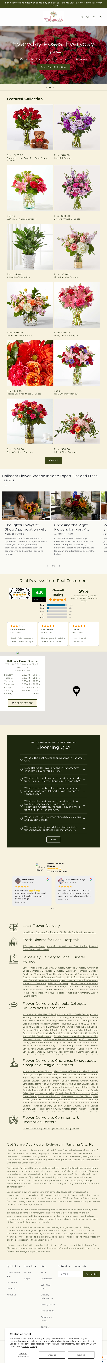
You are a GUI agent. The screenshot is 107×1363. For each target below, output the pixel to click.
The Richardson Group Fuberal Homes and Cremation (59, 992)
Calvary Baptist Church (75, 1080)
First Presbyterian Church (70, 1102)
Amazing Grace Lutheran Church (48, 1074)
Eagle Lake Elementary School (68, 1030)
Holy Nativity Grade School (83, 1042)
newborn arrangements (65, 1216)
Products (11, 1288)
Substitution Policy (47, 1319)
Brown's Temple (50, 1080)
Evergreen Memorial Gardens (82, 970)
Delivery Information (47, 1296)
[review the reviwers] (48, 880)
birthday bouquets (38, 1216)
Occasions (12, 1282)
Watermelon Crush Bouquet (22, 219)
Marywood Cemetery (34, 983)
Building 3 (80, 1023)
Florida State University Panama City (76, 1036)
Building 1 (56, 1023)
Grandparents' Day (14, 1274)
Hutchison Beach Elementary (38, 1045)
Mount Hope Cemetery (84, 983)
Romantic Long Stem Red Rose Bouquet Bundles (28, 159)
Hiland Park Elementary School (49, 1042)
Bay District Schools (34, 1020)
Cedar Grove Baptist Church (74, 1083)
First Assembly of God (49, 1096)
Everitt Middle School (49, 1033)
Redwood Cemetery (79, 986)
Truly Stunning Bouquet (66, 394)
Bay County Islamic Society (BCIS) (40, 1077)
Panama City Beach (60, 932)
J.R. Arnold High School (69, 1045)
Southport (77, 932)
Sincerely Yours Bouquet (67, 219)
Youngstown (89, 932)
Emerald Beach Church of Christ (72, 1093)
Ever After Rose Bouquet (20, 452)
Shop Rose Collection (53, 67)
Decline (81, 1355)
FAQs (43, 1272)
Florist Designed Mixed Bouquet (24, 394)
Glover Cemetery (54, 974)
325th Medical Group (34, 946)
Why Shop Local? (46, 1287)
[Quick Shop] (81, 17)
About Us (11, 1295)
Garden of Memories (33, 974)
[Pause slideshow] (68, 87)
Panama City (42, 932)
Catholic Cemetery (76, 967)
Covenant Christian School (37, 1030)
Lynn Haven (29, 932)
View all (53, 460)
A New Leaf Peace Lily (18, 277)
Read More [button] (20, 902)
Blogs (27, 1278)
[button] (6, 17)
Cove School (91, 1026)
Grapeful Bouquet (63, 158)
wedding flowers (15, 1180)
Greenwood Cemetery (76, 974)
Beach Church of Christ (71, 1077)
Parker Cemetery (55, 986)
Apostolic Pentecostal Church (82, 1074)
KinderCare (72, 1048)
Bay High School (56, 1020)
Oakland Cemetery (33, 986)
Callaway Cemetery (55, 967)
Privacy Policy (29, 1346)
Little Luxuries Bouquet (66, 277)
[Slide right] (60, 566)
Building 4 (92, 1023)
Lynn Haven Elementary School (81, 1051)
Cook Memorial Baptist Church (58, 1090)
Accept (52, 1355)
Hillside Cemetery (75, 977)
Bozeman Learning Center (83, 1020)
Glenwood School (32, 1039)
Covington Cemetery (53, 970)
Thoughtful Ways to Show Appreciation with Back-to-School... (26, 527)
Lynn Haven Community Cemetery (79, 980)
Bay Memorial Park (33, 967)
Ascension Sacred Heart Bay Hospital (67, 946)
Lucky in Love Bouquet (66, 335)
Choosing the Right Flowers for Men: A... (71, 527)
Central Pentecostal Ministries (55, 1087)
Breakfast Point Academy (36, 1023)
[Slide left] (47, 566)
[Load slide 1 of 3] (46, 87)
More (53, 839)
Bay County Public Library (84, 1017)
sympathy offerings (83, 1180)
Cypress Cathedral (44, 1093)
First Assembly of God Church (76, 1096)
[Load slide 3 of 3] (54, 87)
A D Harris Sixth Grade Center (73, 1014)
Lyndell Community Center (65, 1128)
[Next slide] (61, 87)
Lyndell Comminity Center (36, 1128)
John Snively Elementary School (48, 1048)
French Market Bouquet (19, 335)
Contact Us (46, 1278)
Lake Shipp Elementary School (47, 1051)
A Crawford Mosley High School (39, 1014)
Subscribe (91, 1274)
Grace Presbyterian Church (46, 1108)
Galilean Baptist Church (67, 1105)
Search (27, 1272)
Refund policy (47, 1311)
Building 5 (28, 1026)
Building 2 (67, 1023)
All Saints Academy (58, 1017)
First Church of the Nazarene (39, 1102)
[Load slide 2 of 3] (50, 87)
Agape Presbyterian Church (37, 1071)
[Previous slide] (39, 87)
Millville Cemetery (58, 983)
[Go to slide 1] (51, 908)
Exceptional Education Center (76, 1033)
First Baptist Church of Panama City (78, 1099)
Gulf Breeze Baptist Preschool (60, 1039)
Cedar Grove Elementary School (50, 1026)
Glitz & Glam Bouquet (65, 452)
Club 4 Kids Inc (76, 1026)
